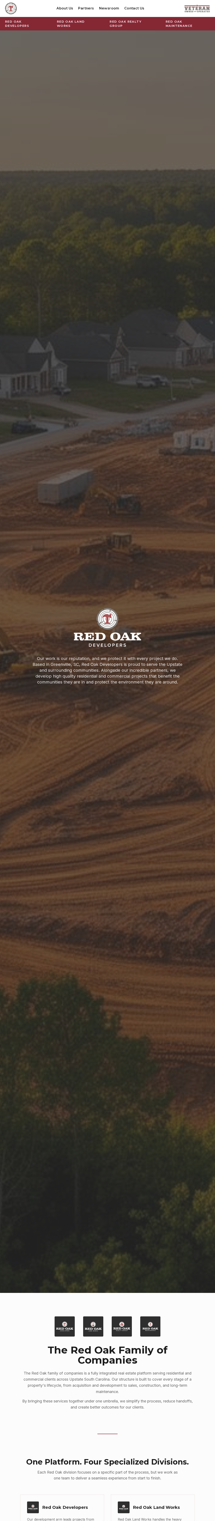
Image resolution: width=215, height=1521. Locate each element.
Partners (86, 8)
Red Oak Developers (17, 24)
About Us (64, 8)
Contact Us (134, 8)
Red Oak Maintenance (179, 24)
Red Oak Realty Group (126, 24)
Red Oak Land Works (71, 24)
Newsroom (109, 8)
